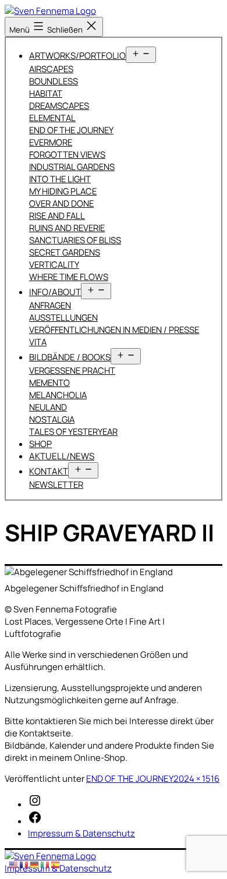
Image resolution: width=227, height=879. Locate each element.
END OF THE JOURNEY (71, 130)
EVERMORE (50, 142)
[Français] (24, 864)
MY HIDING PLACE (63, 191)
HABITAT (45, 93)
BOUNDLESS (53, 81)
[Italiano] (45, 864)
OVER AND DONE (61, 203)
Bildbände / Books (70, 357)
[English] (14, 864)
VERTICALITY (54, 264)
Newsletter (56, 484)
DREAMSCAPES (59, 105)
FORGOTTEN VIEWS (67, 154)
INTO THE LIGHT (60, 179)
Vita (38, 342)
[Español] (56, 864)
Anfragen (50, 305)
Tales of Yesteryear (73, 431)
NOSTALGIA (52, 419)
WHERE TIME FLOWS (68, 276)
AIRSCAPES (51, 69)
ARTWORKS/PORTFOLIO (77, 55)
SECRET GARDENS (64, 252)
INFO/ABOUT (55, 292)
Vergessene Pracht (72, 370)
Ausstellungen (63, 317)
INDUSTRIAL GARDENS (72, 166)
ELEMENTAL (52, 117)
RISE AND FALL (57, 215)
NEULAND (48, 407)
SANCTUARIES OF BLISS (75, 240)
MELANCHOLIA (58, 394)
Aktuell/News (61, 456)
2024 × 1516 (196, 778)
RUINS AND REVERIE (67, 227)
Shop (40, 444)
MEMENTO (49, 382)
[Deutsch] (35, 864)
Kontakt (48, 471)
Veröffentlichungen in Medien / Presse (114, 329)
